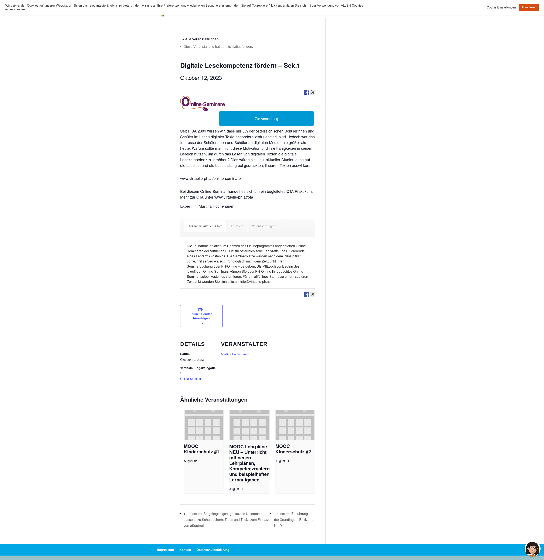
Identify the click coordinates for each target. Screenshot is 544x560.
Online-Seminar (190, 379)
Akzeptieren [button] (528, 7)
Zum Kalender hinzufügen (201, 316)
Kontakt (185, 550)
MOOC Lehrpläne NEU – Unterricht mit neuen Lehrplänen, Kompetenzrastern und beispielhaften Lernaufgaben (249, 463)
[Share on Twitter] (312, 92)
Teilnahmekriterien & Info (205, 226)
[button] (202, 103)
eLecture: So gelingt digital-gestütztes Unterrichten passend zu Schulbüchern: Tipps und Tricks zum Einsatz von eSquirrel (226, 519)
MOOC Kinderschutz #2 (293, 449)
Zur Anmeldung (266, 118)
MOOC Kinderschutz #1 (201, 449)
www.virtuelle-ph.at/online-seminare (210, 178)
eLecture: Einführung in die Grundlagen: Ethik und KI (293, 519)
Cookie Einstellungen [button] (501, 7)
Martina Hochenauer (235, 354)
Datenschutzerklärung (213, 550)
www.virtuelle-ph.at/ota (233, 197)
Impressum (165, 550)
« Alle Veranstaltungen (200, 39)
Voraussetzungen (263, 226)
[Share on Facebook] (306, 92)
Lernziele (237, 226)
